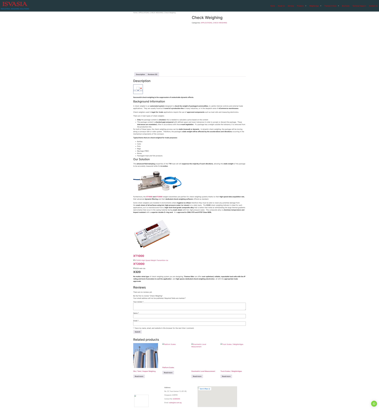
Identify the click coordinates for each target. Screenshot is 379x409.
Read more (139, 376)
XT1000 (149, 197)
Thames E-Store (330, 6)
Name (136, 313)
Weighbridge (314, 6)
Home (272, 6)
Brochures (345, 6)
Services (291, 6)
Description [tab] (140, 74)
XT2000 (159, 197)
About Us (281, 6)
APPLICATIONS (144, 13)
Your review (138, 302)
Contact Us (373, 6)
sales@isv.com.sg (175, 403)
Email (136, 320)
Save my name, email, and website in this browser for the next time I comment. (164, 328)
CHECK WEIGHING (156, 13)
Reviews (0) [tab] (152, 74)
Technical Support (359, 6)
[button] (374, 404)
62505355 (176, 399)
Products (300, 6)
